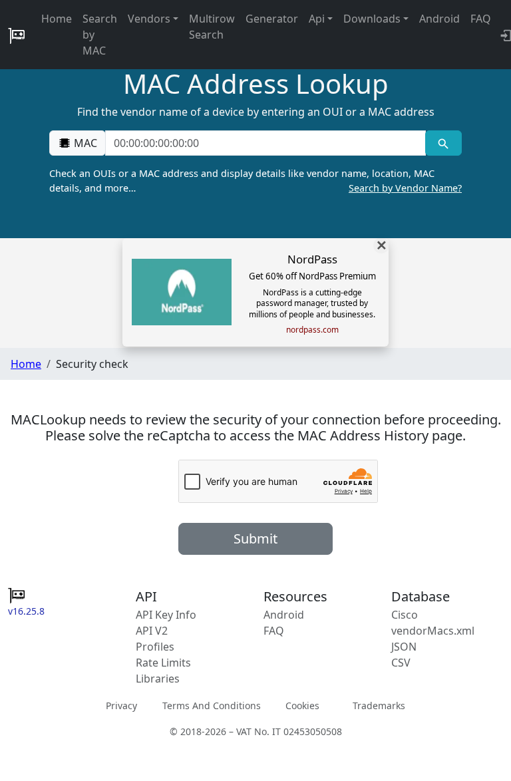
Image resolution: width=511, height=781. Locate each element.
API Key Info (166, 614)
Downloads (372, 18)
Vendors (149, 18)
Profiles (155, 646)
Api (317, 18)
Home (56, 18)
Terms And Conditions (211, 705)
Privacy (121, 705)
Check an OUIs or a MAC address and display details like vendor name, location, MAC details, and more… (255, 180)
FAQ (480, 18)
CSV (401, 662)
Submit (255, 538)
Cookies (302, 705)
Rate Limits (163, 662)
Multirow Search (212, 26)
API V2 (152, 630)
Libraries (158, 678)
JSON (404, 646)
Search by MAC (100, 34)
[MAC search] (443, 143)
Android (439, 18)
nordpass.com (312, 330)
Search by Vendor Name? (405, 188)
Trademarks (379, 705)
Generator (272, 18)
